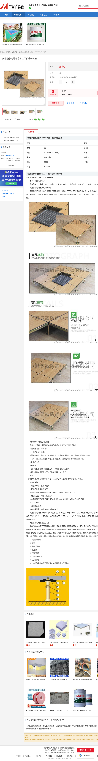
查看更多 (11, 166)
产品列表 (7, 52)
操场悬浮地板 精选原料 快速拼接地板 (14, 45)
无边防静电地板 (48, 726)
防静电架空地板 (45, 728)
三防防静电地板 (78, 726)
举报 (18, 119)
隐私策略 (59, 756)
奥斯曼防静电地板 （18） (12, 137)
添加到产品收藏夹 (8, 194)
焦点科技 (62, 759)
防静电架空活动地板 (63, 726)
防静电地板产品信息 (50, 748)
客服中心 (38, 756)
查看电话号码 (9, 155)
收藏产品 (8, 119)
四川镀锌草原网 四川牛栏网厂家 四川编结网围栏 (64, 680)
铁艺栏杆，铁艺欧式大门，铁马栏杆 (60, 710)
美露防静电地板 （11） (11, 141)
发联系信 (55, 103)
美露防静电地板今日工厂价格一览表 (62, 750)
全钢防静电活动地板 (33, 726)
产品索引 (5, 190)
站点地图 (49, 756)
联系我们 (28, 756)
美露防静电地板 (17, 52)
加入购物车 (71, 103)
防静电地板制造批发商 (67, 748)
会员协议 (70, 756)
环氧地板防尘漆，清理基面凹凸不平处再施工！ (41, 45)
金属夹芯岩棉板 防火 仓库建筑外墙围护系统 (40, 680)
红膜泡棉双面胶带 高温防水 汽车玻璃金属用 (40, 710)
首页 (1, 52)
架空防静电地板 (91, 726)
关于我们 (18, 756)
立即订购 (83, 103)
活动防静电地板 (32, 728)
